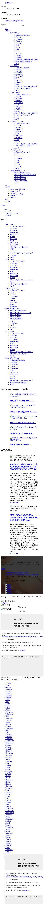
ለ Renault (13, 255)
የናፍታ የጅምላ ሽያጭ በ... (20, 444)
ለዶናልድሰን (18, 55)
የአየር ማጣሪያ (14, 33)
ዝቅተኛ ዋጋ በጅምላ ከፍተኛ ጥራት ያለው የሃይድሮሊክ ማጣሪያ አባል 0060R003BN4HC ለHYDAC (24, 466)
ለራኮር (16, 117)
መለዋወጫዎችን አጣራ (17, 171)
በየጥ (6, 199)
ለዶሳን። (17, 47)
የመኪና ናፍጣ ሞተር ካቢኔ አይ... (23, 422)
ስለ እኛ (7, 187)
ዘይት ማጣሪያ (14, 66)
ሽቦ (11, 329)
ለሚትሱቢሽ (18, 43)
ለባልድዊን (17, 164)
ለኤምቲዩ (17, 57)
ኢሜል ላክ (4, 603)
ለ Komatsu (18, 41)
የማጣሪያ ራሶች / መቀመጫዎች (25, 175)
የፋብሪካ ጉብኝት (15, 191)
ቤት (6, 29)
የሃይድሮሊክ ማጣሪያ (17, 121)
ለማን (16, 51)
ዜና (6, 185)
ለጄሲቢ (17, 162)
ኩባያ (11, 321)
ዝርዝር (16, 502)
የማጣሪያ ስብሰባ (15, 150)
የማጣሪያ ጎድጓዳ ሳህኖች (22, 173)
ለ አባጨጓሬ (18, 39)
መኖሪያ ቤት (14, 323)
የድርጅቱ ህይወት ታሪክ (17, 189)
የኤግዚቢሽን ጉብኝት (17, 193)
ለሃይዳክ (17, 142)
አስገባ (3, 569)
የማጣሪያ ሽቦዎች (20, 179)
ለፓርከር (17, 156)
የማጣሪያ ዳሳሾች (20, 177)
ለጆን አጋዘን (18, 53)
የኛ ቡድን (13, 197)
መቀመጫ (13, 327)
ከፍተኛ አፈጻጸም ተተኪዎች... (22, 433)
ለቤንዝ (16, 49)
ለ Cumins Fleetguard (22, 35)
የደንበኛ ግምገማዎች (17, 195)
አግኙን (7, 201)
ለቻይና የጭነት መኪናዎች (23, 62)
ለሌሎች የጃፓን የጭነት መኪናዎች (26, 60)
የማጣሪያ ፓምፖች (20, 181)
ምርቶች (8, 31)
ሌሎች (16, 64)
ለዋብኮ (16, 160)
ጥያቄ (12, 502)
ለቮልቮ (16, 45)
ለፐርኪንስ (17, 37)
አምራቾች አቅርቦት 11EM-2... (22, 401)
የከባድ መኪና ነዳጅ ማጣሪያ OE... (23, 411)
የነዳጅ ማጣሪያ (15, 92)
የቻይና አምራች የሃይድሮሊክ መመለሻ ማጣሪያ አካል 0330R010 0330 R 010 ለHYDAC (24, 517)
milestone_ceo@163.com (14, 21)
